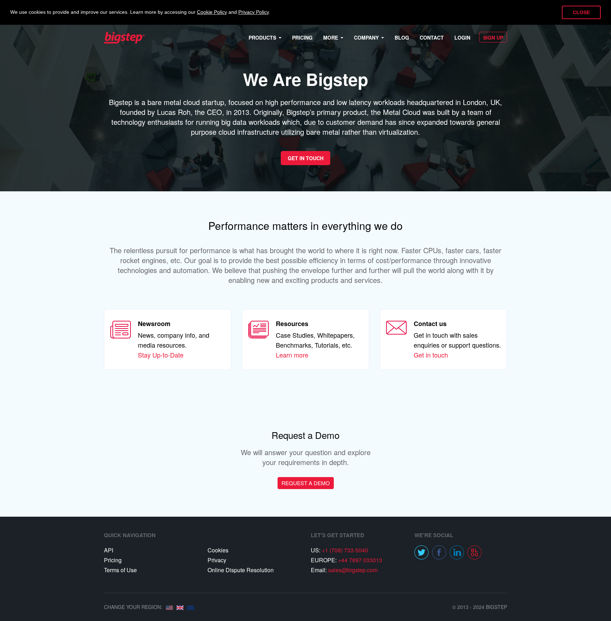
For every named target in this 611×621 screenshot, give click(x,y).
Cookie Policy (212, 12)
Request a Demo (305, 483)
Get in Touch (306, 158)
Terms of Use (120, 570)
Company (366, 37)
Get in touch (431, 354)
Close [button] (581, 12)
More (330, 37)
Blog (402, 37)
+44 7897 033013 (360, 560)
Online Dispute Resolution (241, 570)
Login (462, 37)
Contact (432, 37)
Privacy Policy (253, 12)
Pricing (302, 37)
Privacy (217, 560)
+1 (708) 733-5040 (345, 550)
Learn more (292, 354)
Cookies (218, 550)
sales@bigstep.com (353, 570)
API (108, 550)
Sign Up (493, 37)
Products (262, 37)
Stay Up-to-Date (161, 354)
